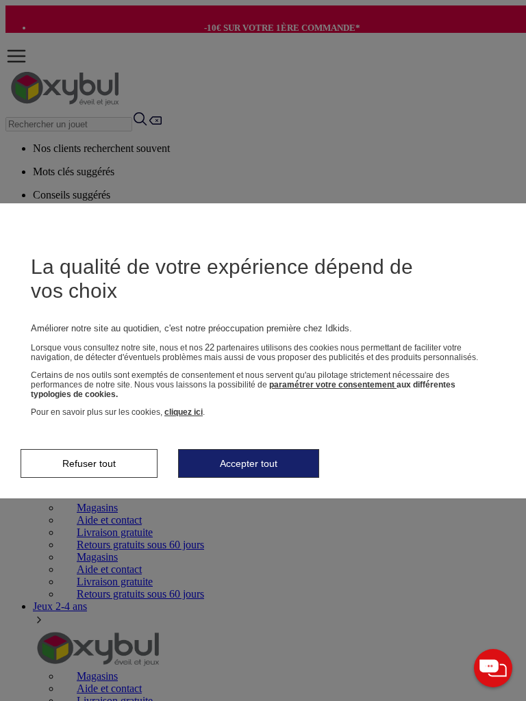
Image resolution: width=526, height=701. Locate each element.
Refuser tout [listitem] (89, 463)
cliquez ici (183, 412)
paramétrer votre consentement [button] (333, 385)
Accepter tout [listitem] (248, 463)
